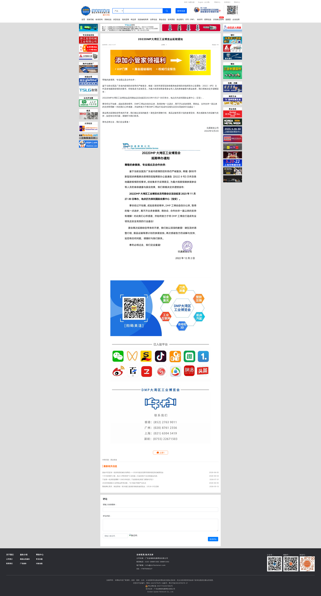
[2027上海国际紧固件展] (232, 162)
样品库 (133, 19)
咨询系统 (171, 19)
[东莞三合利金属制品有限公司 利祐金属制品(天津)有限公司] (232, 72)
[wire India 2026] (232, 113)
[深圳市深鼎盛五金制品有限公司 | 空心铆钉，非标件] (232, 40)
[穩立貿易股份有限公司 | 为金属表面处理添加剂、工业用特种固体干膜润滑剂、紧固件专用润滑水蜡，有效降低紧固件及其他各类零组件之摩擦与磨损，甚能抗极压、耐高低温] (88, 81)
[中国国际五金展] (232, 130)
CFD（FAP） (190, 19)
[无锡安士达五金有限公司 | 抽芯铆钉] (232, 48)
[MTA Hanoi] (232, 154)
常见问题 (39, 559)
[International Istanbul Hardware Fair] (232, 138)
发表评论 (213, 539)
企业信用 (235, 19)
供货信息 (116, 19)
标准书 (200, 19)
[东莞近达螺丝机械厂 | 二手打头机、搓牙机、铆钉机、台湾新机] (88, 48)
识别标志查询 (218, 19)
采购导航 (90, 19)
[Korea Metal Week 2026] (232, 121)
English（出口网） (204, 2)
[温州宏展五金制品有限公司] (232, 101)
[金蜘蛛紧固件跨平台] (88, 128)
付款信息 (39, 563)
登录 (185, 2)
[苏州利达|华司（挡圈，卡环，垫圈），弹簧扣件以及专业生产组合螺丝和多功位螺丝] (232, 88)
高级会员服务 (25, 559)
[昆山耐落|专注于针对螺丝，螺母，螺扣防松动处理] (88, 90)
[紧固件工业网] (88, 144)
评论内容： (107, 516)
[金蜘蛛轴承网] (88, 136)
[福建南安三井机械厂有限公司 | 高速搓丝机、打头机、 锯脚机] (88, 56)
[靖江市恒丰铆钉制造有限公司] (232, 56)
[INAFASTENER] (232, 178)
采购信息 (107, 19)
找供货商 (125, 19)
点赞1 (161, 452)
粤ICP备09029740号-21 (178, 583)
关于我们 (10, 554)
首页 (83, 19)
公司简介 (9, 559)
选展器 (228, 19)
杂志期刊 (180, 19)
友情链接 (88, 123)
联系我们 (227, 2)
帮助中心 (217, 2)
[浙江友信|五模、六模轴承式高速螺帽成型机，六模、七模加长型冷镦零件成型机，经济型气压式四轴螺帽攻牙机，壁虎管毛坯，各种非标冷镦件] (88, 40)
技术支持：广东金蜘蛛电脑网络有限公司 (160, 589)
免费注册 (191, 2)
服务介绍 (24, 554)
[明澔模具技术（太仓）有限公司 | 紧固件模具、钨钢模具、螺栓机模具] (88, 115)
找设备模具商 (143, 19)
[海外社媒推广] (88, 68)
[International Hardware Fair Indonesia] (232, 146)
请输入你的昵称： (110, 504)
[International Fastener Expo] (232, 170)
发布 (181, 11)
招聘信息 (207, 19)
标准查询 (99, 19)
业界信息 (153, 19)
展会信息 (162, 19)
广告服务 (23, 563)
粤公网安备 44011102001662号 (160, 586)
